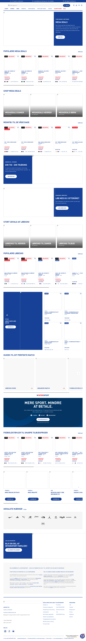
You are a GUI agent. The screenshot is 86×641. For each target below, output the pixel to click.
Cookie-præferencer (69, 638)
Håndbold (71, 614)
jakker (37, 582)
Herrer (12, 8)
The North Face (33, 586)
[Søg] (9, 5)
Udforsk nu (11, 327)
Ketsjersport (72, 609)
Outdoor (71, 616)
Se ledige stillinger (14, 550)
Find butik (58, 604)
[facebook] (9, 631)
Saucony (59, 580)
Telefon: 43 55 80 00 (7, 609)
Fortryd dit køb (46, 623)
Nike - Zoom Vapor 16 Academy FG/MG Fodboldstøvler (43, 453)
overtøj (34, 582)
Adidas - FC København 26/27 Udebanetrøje (51, 313)
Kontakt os (45, 604)
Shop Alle (80, 51)
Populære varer (41, 8)
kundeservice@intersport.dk (9, 612)
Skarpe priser (58, 8)
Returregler (49, 638)
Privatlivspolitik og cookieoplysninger (36, 638)
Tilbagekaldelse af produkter (49, 619)
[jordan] (49, 517)
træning (40, 574)
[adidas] (17, 517)
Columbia (11, 587)
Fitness (71, 612)
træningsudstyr (24, 579)
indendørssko (49, 575)
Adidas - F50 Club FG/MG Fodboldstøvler (10, 453)
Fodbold (71, 607)
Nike (37, 586)
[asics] (36, 517)
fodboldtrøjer (12, 579)
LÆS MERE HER (62, 208)
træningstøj (17, 579)
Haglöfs (15, 587)
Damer (6, 8)
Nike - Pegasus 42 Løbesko (10, 273)
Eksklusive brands (60, 609)
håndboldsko (60, 575)
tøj (19, 580)
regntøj (16, 583)
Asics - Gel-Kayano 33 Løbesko (43, 274)
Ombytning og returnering (49, 609)
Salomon (62, 580)
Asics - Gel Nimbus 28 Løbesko (26, 72)
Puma (56, 580)
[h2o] (62, 517)
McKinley (40, 586)
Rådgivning (72, 602)
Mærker (23, 8)
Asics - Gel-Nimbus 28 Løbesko (9, 72)
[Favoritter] (79, 5)
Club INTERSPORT (60, 607)
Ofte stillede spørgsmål (48, 614)
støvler (20, 583)
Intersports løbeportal (48, 607)
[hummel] (56, 517)
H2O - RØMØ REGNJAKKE (60, 142)
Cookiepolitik (46, 612)
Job (57, 612)
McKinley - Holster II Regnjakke (43, 72)
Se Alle (25, 509)
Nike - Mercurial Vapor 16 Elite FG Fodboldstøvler (61, 453)
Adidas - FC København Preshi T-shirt (72, 342)
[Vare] (11, 63)
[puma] (23, 517)
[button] (78, 70)
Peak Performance (20, 587)
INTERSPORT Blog (60, 614)
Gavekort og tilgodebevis (48, 616)
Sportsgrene (31, 8)
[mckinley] (75, 517)
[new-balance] (30, 517)
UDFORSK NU (11, 176)
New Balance (51, 580)
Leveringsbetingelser (58, 638)
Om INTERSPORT (60, 602)
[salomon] (68, 517)
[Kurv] (82, 5)
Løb (70, 604)
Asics (48, 580)
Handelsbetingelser (21, 638)
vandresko (24, 583)
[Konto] (76, 5)
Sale (64, 8)
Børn (17, 8)
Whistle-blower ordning (48, 621)
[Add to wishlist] (18, 56)
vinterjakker (12, 583)
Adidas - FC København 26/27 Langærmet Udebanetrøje (71, 313)
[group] (14, 486)
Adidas (45, 580)
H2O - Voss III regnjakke (10, 142)
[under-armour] (43, 523)
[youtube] (13, 631)
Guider (50, 8)
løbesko (16, 578)
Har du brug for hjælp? (49, 602)
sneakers (72, 574)
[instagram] (5, 631)
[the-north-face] (43, 517)
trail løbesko (30, 583)
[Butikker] (74, 5)
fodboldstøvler (38, 578)
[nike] (10, 517)
